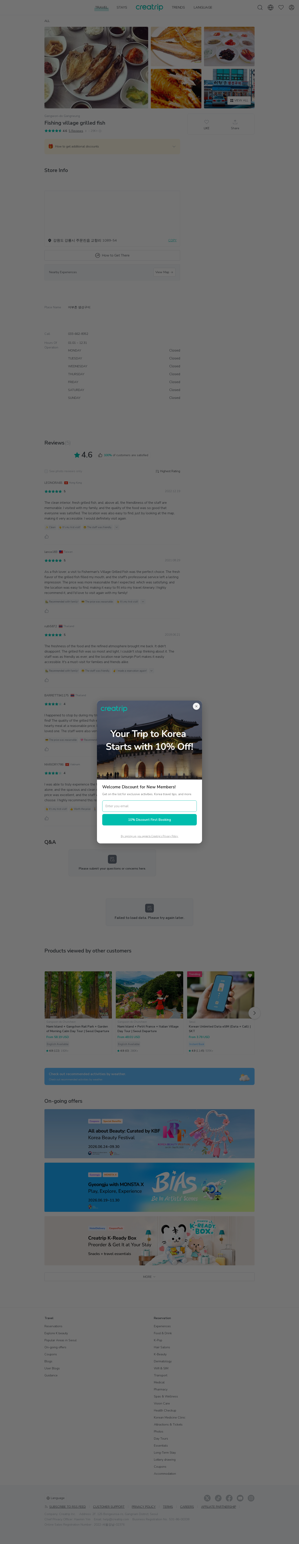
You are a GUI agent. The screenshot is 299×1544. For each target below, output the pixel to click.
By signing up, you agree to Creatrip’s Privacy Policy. (149, 836)
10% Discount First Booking (149, 820)
